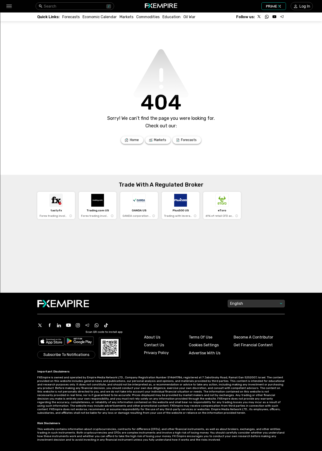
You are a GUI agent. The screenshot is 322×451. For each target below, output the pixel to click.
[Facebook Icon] (49, 325)
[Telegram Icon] (87, 325)
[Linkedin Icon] (59, 325)
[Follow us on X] (259, 17)
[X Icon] (40, 325)
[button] (9, 6)
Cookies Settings (204, 345)
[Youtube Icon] (68, 325)
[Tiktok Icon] (106, 325)
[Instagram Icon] (78, 325)
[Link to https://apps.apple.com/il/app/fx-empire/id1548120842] (51, 342)
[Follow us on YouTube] (274, 17)
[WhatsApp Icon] (96, 325)
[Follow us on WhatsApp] (267, 17)
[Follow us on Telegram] (282, 17)
